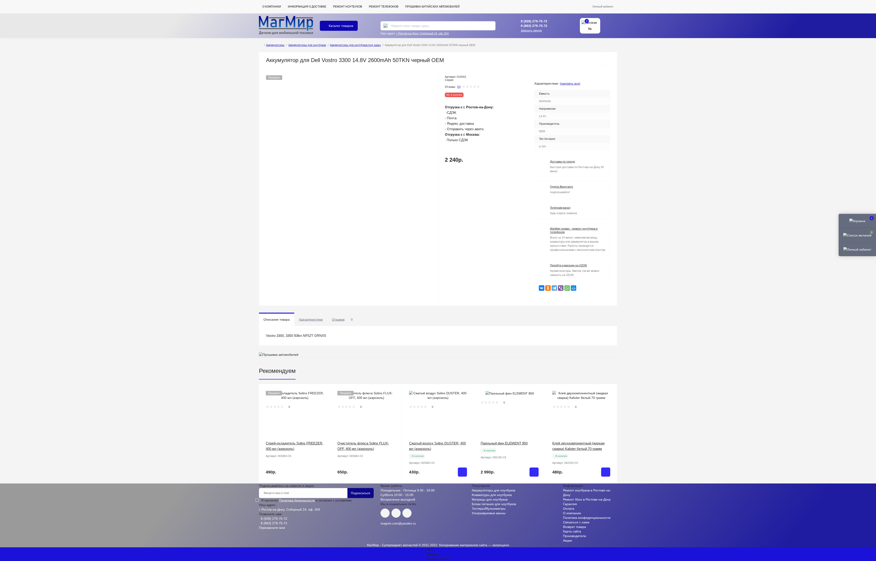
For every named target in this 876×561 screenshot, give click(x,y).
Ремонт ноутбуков (347, 6)
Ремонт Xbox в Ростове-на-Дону (587, 499)
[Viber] (560, 288)
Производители (574, 536)
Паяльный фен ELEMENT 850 (504, 443)
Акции (567, 540)
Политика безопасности (297, 500)
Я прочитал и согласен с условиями (306, 500)
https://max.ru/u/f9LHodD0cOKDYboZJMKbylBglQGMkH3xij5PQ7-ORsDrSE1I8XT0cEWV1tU (407, 513)
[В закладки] (604, 60)
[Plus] (459, 490)
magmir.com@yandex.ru (398, 523)
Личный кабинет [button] (603, 6)
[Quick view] (323, 390)
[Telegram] (554, 288)
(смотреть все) (570, 83)
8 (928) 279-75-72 (534, 21)
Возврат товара (574, 527)
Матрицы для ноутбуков (490, 499)
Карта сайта (572, 531)
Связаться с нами (576, 522)
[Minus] (416, 490)
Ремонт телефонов (383, 6)
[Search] (386, 25)
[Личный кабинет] (857, 249)
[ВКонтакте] (541, 288)
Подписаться (360, 493)
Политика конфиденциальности (586, 517)
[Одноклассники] (548, 288)
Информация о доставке (307, 6)
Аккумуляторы (275, 45)
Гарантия (570, 504)
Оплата (568, 508)
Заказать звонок (531, 30)
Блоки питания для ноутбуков (494, 504)
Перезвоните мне (272, 528)
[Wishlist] (323, 399)
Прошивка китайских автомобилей (432, 6)
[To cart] (462, 472)
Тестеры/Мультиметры (489, 508)
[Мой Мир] (573, 288)
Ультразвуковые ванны (489, 513)
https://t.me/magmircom (396, 513)
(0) (459, 86)
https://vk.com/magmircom (385, 513)
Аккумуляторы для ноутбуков (307, 45)
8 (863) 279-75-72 (534, 26)
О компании (271, 6)
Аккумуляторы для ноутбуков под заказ (355, 45)
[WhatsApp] (567, 288)
